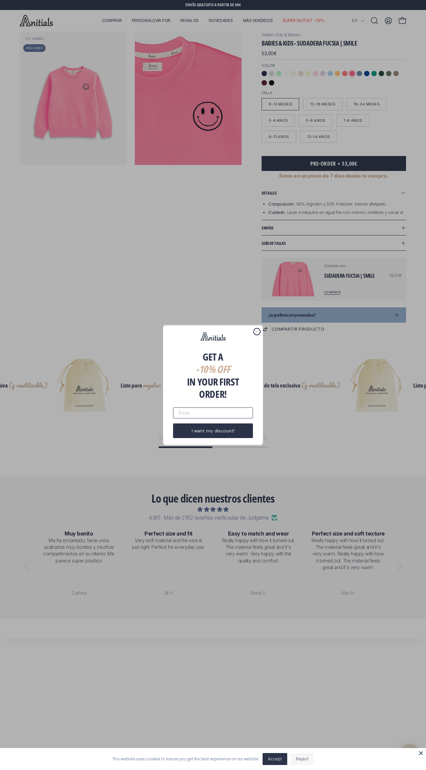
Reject (302, 758)
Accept (275, 758)
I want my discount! (213, 430)
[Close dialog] (257, 331)
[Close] (421, 753)
